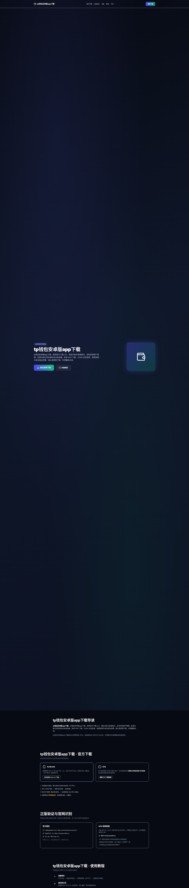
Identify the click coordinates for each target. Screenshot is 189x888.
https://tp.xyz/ (54, 836)
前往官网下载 (45, 368)
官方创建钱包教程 (70, 870)
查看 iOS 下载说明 (105, 777)
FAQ (112, 4)
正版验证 (97, 4)
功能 (102, 4)
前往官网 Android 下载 (51, 777)
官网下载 (150, 4)
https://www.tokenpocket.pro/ (67, 830)
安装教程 (65, 368)
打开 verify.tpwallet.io (108, 836)
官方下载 (89, 4)
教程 (107, 4)
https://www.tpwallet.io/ (61, 833)
